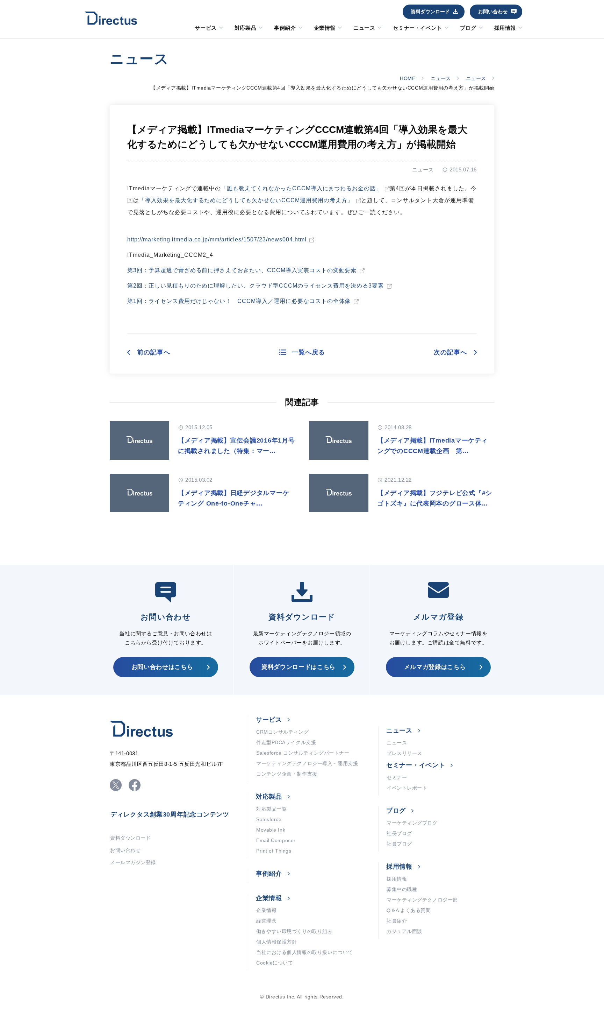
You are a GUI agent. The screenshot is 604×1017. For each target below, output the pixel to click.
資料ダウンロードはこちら (298, 667)
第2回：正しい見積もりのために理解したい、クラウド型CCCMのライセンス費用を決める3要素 (255, 286)
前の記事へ (153, 352)
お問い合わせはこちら (162, 667)
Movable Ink (270, 830)
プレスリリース (404, 753)
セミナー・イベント (417, 28)
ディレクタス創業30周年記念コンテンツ (169, 814)
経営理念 (266, 921)
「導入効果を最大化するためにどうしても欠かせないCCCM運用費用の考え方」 (246, 200)
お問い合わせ (493, 11)
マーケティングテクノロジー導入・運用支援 (307, 763)
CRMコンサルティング (282, 732)
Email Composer (276, 840)
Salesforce (269, 819)
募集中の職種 (402, 889)
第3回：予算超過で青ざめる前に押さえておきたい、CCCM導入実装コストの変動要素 (242, 270)
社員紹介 (397, 921)
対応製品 (245, 28)
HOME (407, 78)
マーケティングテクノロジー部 (422, 900)
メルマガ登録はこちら (435, 667)
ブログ (468, 28)
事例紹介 (285, 28)
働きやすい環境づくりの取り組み (294, 931)
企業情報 (325, 28)
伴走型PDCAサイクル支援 (286, 742)
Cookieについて (274, 963)
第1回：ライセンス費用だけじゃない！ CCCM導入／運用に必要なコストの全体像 (239, 301)
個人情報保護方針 (276, 942)
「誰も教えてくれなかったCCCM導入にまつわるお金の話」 (301, 188)
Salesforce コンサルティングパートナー (302, 753)
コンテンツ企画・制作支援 (286, 774)
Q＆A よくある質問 (409, 910)
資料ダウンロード (430, 11)
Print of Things (273, 851)
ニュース (364, 28)
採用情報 (505, 28)
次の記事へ (450, 352)
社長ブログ (399, 833)
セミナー (397, 777)
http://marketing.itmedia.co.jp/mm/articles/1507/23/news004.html (216, 239)
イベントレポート (407, 788)
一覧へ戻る (308, 352)
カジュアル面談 (404, 931)
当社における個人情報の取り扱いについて (304, 952)
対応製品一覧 (271, 809)
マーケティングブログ (412, 823)
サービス (205, 28)
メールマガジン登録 (133, 862)
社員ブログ (399, 844)
